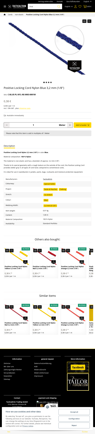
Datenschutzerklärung (42, 363)
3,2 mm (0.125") (50, 206)
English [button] (86, 1)
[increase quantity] (70, 125)
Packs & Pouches (50, 189)
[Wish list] (80, 6)
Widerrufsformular (41, 373)
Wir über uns (9, 366)
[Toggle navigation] (5, 6)
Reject (74, 425)
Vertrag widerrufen (45, 1)
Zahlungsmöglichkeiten (13, 369)
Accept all (74, 412)
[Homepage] (5, 14)
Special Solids (49, 184)
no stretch (48, 195)
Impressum (38, 376)
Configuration (74, 419)
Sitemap (7, 379)
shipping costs (24, 108)
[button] (75, 6)
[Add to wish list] (89, 21)
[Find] (58, 6)
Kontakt (60, 1)
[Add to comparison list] (84, 21)
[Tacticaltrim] (17, 6)
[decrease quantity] (7, 125)
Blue (46, 200)
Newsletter (8, 376)
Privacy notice (27, 426)
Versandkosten (9, 373)
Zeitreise (7, 363)
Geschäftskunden (73, 1)
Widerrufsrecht (40, 369)
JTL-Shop (85, 431)
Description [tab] (9, 145)
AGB (35, 366)
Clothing (63, 189)
